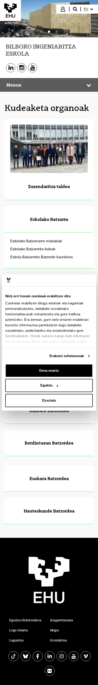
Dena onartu (49, 370)
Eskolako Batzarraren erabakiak (36, 241)
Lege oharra (18, 630)
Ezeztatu (49, 400)
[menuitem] (89, 9)
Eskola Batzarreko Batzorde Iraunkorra (41, 257)
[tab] (41, 31)
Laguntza (16, 640)
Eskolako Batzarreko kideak (32, 249)
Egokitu (46, 385)
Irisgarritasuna (61, 620)
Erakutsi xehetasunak (66, 356)
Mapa (54, 630)
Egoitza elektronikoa (25, 620)
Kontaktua (58, 640)
